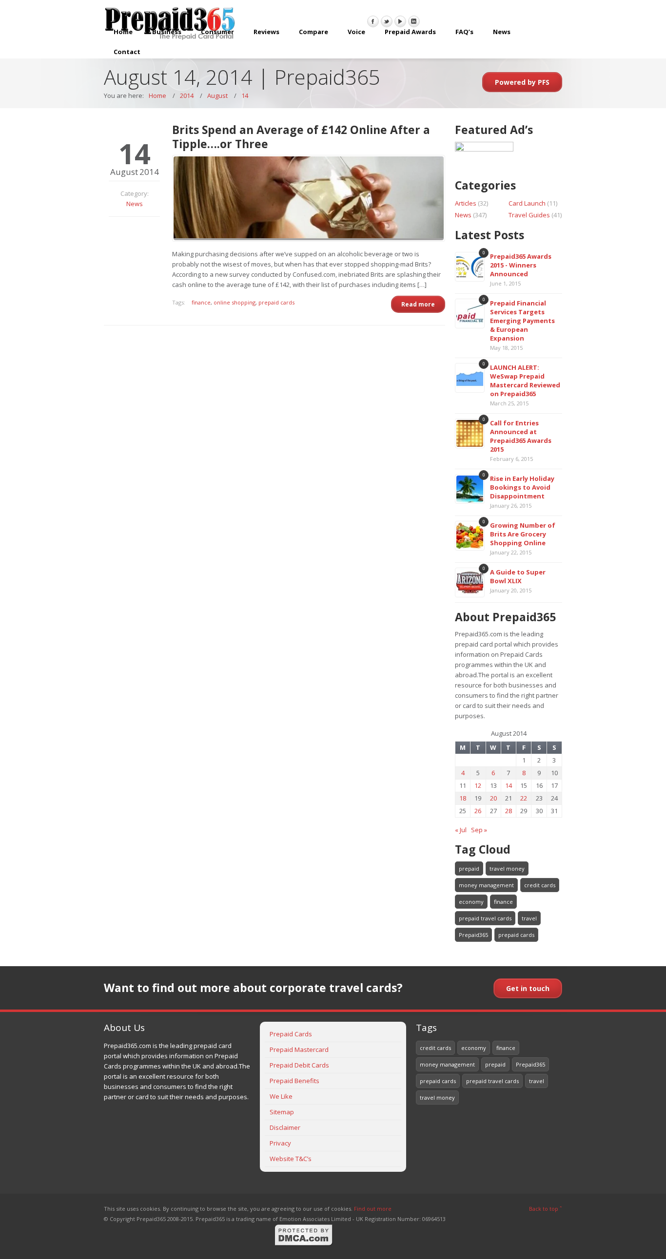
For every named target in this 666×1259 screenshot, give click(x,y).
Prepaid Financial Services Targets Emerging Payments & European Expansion (522, 321)
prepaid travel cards (485, 918)
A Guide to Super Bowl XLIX (518, 576)
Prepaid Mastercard (299, 1049)
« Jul (461, 829)
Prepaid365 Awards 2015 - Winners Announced (520, 265)
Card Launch (527, 203)
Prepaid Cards (291, 1034)
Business (166, 31)
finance (201, 302)
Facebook (373, 21)
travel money (507, 868)
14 (244, 95)
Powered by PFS (522, 82)
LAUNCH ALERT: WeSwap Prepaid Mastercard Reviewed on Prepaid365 (525, 380)
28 (508, 810)
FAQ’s (464, 31)
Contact (127, 51)
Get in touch (527, 988)
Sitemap (282, 1111)
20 (493, 798)
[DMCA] (303, 1244)
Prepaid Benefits (294, 1080)
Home (123, 31)
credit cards (539, 885)
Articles (465, 203)
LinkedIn (414, 21)
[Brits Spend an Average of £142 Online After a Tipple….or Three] (309, 198)
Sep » (479, 829)
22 (523, 798)
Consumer (217, 31)
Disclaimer (285, 1127)
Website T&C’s (291, 1158)
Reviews (266, 31)
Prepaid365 (473, 934)
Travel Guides (529, 214)
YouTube (400, 21)
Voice (356, 31)
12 (477, 785)
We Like (281, 1096)
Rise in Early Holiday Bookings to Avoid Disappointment (522, 487)
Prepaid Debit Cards (299, 1065)
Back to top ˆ (545, 1208)
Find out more (373, 1208)
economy (471, 901)
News (501, 31)
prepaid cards (276, 302)
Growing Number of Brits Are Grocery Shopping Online (522, 534)
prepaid (469, 868)
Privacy (280, 1143)
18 (462, 798)
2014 (187, 95)
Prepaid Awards (410, 31)
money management (486, 885)
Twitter (386, 21)
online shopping (234, 302)
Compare (313, 31)
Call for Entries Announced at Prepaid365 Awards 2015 (520, 436)
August (217, 95)
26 (477, 810)
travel (529, 918)
